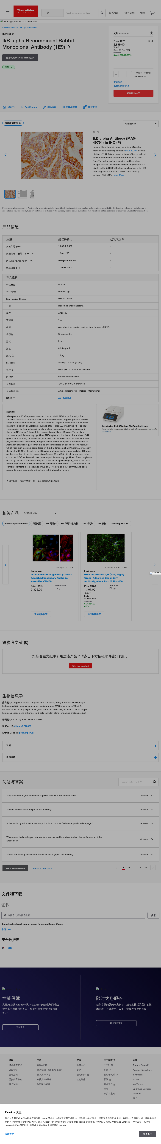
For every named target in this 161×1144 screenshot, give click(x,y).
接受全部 (147, 1134)
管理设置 (9, 1133)
